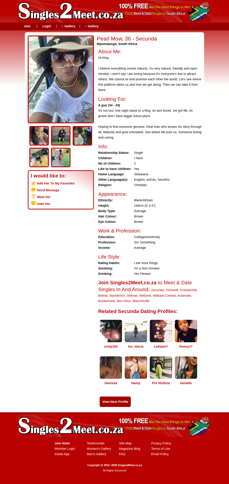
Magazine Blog (129, 448)
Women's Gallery (99, 448)
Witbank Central (164, 295)
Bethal (102, 295)
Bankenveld (106, 301)
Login (46, 26)
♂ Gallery (91, 26)
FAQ (122, 454)
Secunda (157, 290)
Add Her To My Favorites (56, 183)
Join (27, 26)
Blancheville (141, 301)
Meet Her (44, 197)
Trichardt (172, 290)
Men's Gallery (96, 454)
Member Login (65, 448)
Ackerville (184, 295)
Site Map (125, 443)
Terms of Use (160, 448)
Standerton (117, 295)
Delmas (132, 295)
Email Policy (160, 454)
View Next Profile (115, 402)
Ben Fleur (124, 301)
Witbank (145, 295)
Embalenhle (188, 290)
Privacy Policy (161, 443)
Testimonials (95, 443)
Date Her (43, 204)
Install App (62, 454)
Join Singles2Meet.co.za (127, 282)
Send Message (48, 190)
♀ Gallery (68, 26)
